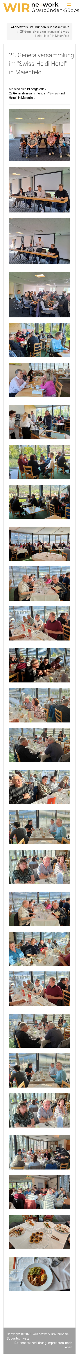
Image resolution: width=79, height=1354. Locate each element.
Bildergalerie (36, 89)
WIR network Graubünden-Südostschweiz (40, 27)
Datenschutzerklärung (30, 1343)
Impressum (56, 1343)
